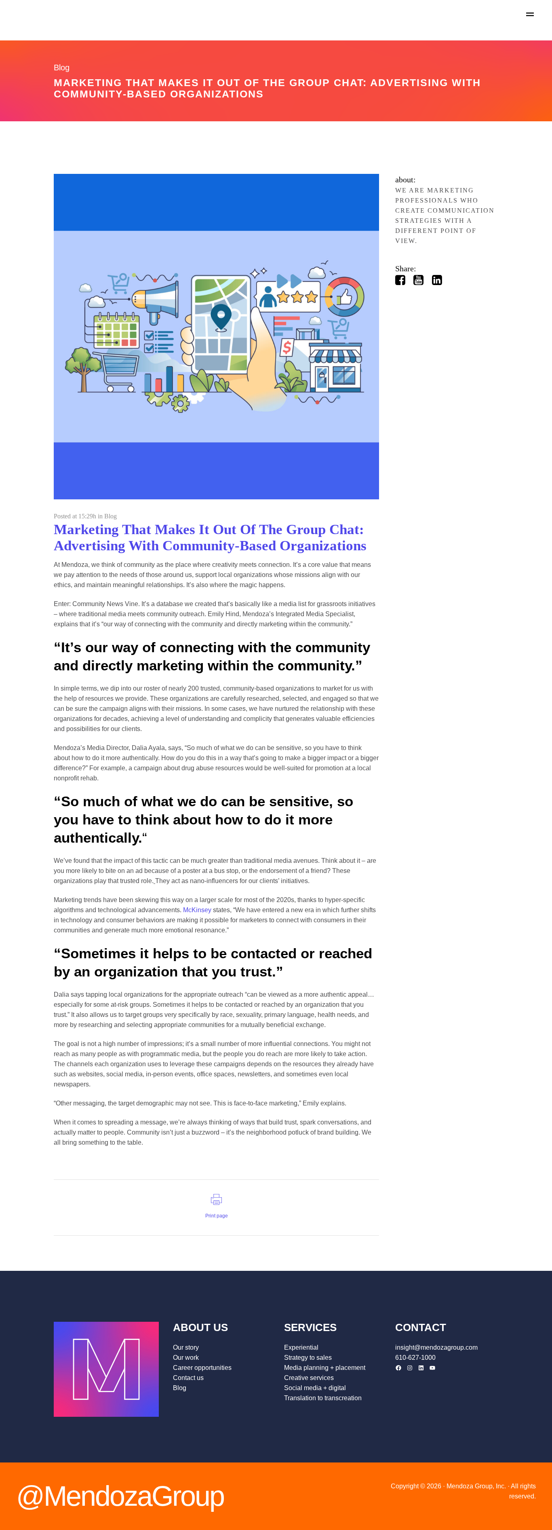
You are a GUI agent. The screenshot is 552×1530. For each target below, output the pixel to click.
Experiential (301, 1347)
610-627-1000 (415, 1357)
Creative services (309, 1377)
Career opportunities (202, 1367)
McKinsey (197, 910)
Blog (110, 516)
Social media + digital (315, 1387)
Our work (186, 1357)
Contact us (188, 1377)
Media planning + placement (324, 1367)
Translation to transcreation (323, 1398)
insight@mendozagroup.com (436, 1347)
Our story (186, 1347)
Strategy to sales (308, 1357)
